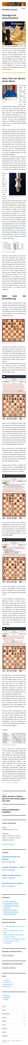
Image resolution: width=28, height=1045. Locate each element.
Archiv (4, 1025)
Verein (4, 1010)
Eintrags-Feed (7, 982)
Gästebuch (5, 1036)
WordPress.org (8, 986)
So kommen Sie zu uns (8, 844)
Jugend (4, 1021)
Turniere (4, 1017)
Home (3, 1006)
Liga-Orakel (7, 908)
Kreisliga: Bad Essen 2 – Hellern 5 (13, 867)
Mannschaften (15, 782)
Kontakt (6, 999)
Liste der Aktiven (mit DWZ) (11, 903)
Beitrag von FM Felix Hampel (17, 230)
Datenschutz (7, 997)
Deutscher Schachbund (10, 914)
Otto (3, 782)
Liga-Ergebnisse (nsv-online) (11, 905)
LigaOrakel (5, 61)
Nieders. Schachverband (10, 910)
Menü (23, 8)
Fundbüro (4, 1028)
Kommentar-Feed (8, 984)
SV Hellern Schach (9, 9)
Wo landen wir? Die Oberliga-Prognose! (14, 939)
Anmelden (6, 980)
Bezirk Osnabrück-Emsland (11, 912)
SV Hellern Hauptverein (10, 901)
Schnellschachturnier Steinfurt (12, 883)
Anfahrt (4, 1032)
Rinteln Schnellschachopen (11, 875)
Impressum (6, 995)
